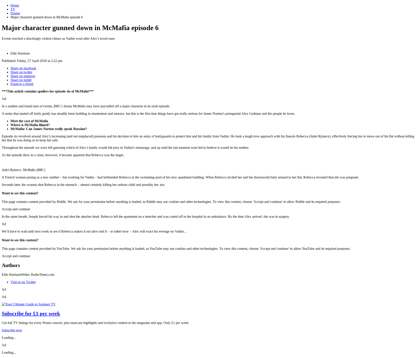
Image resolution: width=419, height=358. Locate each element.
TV (12, 9)
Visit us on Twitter (23, 282)
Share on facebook (23, 68)
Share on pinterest (22, 76)
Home (14, 5)
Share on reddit (20, 80)
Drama (15, 13)
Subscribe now (12, 330)
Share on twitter (21, 72)
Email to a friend (21, 84)
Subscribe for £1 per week (31, 313)
